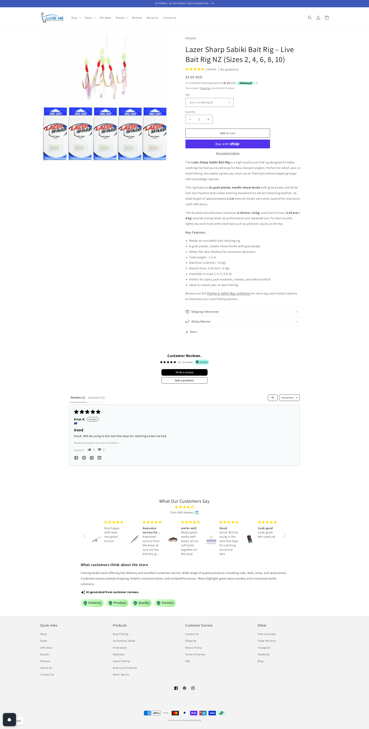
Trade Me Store (267, 640)
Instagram (264, 647)
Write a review (184, 372)
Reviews (45, 661)
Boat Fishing (120, 634)
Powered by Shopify (192, 720)
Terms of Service (195, 654)
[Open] (9, 719)
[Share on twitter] (91, 458)
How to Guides (267, 634)
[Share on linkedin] (99, 458)
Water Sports (121, 674)
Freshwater (120, 647)
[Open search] (273, 397)
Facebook (264, 654)
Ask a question (184, 380)
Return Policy (193, 647)
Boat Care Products (125, 667)
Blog (260, 661)
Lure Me (178, 720)
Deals (43, 640)
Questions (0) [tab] (96, 397)
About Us (46, 667)
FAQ (187, 661)
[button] (76, 18)
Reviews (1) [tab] (78, 397)
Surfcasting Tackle (124, 640)
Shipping (205, 88)
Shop (43, 634)
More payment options (228, 153)
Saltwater (119, 654)
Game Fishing (121, 661)
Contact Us (47, 674)
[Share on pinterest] (84, 458)
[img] (185, 507)
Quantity (190, 111)
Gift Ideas (46, 647)
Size (187, 94)
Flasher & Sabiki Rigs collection (228, 293)
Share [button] (193, 331)
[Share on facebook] (76, 458)
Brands (44, 654)
